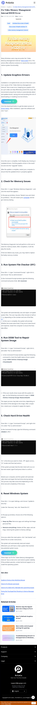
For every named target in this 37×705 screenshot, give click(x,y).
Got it (33, 703)
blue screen (24, 60)
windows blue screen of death (21, 23)
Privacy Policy (8, 703)
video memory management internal (18, 30)
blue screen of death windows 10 (18, 26)
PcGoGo (3, 7)
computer (26, 197)
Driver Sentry (5, 108)
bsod (8, 23)
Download (7, 101)
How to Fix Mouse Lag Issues (10, 584)
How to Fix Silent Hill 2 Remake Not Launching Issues (17, 587)
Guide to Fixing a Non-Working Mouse (13, 580)
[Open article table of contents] (2, 319)
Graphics (9, 7)
